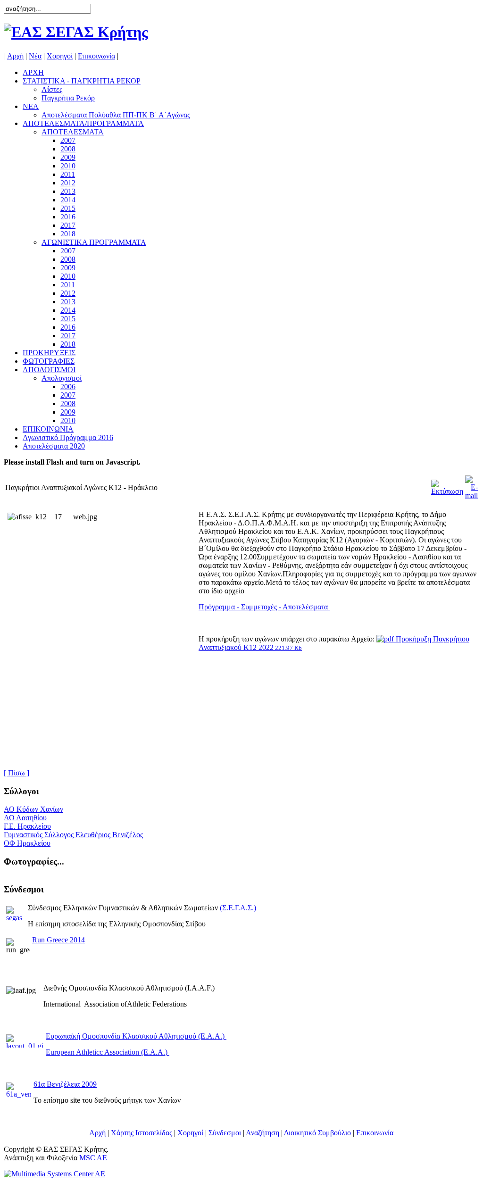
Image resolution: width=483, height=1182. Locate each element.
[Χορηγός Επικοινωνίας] (54, 1174)
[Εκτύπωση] (447, 485)
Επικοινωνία (96, 56)
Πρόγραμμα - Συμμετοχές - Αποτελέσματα (264, 607)
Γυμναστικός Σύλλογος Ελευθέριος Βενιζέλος (73, 835)
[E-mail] (471, 485)
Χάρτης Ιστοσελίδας (141, 1133)
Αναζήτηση (262, 1133)
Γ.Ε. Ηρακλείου (27, 826)
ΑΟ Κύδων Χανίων (33, 809)
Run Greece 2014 (58, 940)
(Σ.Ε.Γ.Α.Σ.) (238, 908)
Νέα (35, 56)
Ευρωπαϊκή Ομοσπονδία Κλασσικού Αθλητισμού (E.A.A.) (136, 1036)
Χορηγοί (60, 56)
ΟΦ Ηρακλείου (27, 843)
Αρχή (15, 56)
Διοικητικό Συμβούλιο (317, 1133)
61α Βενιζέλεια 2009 (65, 1084)
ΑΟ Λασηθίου (25, 818)
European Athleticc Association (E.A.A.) (107, 1052)
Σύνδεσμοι (224, 1133)
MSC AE (93, 1158)
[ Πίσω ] (16, 773)
